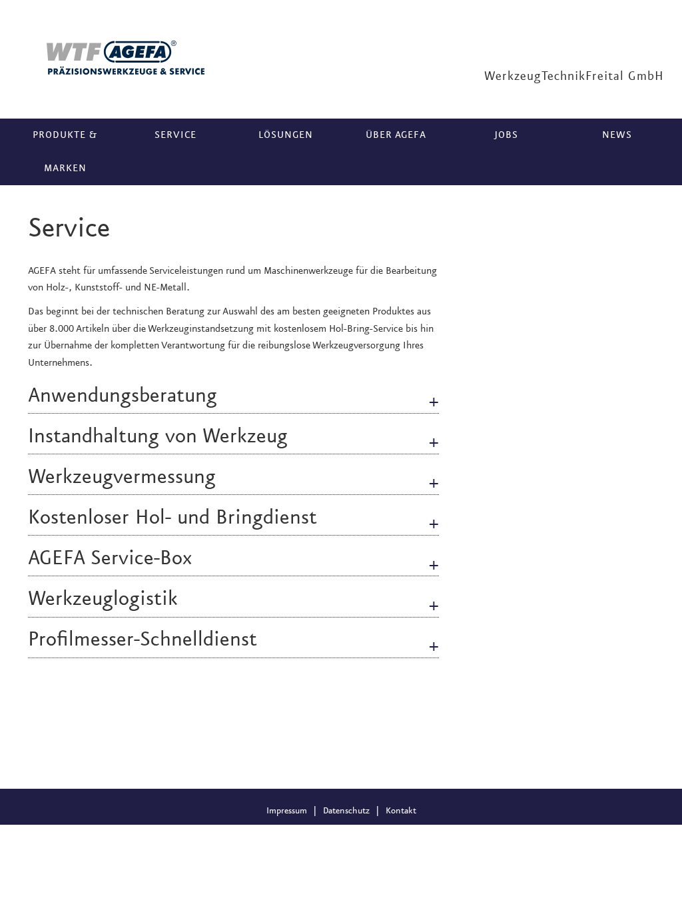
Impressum (286, 810)
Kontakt (401, 810)
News (617, 135)
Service (175, 135)
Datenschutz (346, 810)
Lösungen (285, 135)
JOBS (506, 135)
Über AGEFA (396, 135)
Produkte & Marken (65, 152)
